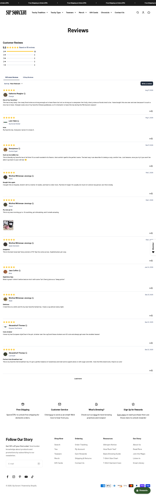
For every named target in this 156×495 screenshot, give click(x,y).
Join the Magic (139, 454)
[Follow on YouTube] (26, 476)
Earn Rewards (81, 454)
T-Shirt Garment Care (112, 463)
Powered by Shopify (29, 486)
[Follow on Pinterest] (20, 476)
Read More (137, 449)
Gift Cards (94, 12)
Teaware (69, 12)
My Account (80, 449)
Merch (81, 12)
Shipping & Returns (83, 458)
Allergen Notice (110, 444)
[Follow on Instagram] (13, 476)
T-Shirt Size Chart (110, 458)
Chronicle (105, 12)
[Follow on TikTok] (32, 476)
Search (57, 444)
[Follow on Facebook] (7, 476)
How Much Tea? (109, 449)
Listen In (136, 458)
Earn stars (121, 414)
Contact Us (119, 12)
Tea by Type (56, 12)
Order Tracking (81, 444)
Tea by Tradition (38, 12)
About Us (137, 444)
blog (95, 414)
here (51, 414)
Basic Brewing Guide (112, 454)
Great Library (138, 463)
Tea (55, 449)
